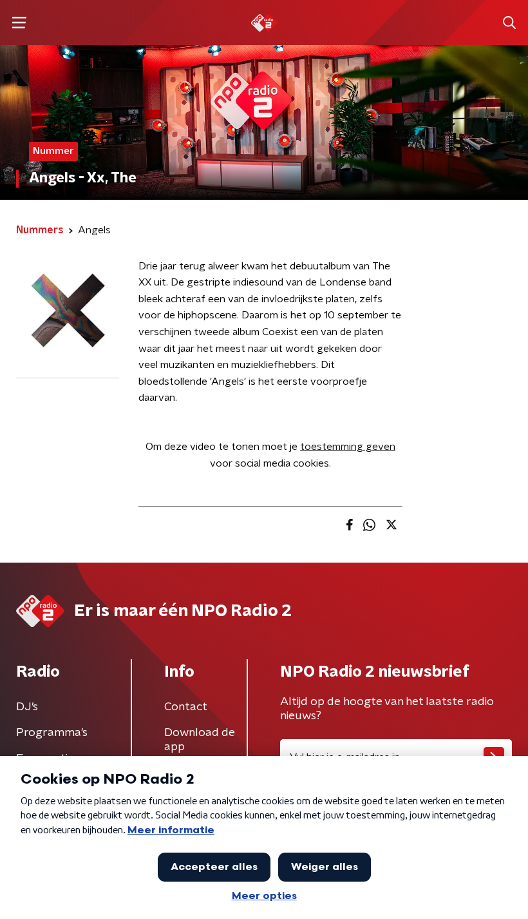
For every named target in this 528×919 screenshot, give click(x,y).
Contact (185, 707)
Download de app (199, 740)
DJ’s (27, 707)
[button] (19, 23)
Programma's (52, 733)
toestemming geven (347, 446)
